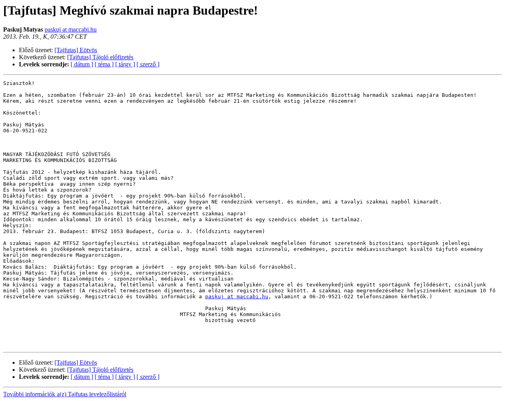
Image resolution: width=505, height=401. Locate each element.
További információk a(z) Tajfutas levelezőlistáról (64, 394)
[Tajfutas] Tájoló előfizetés (100, 57)
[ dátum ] (82, 64)
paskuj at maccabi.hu (71, 29)
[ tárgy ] (125, 64)
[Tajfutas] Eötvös (75, 50)
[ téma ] (104, 64)
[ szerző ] (148, 64)
